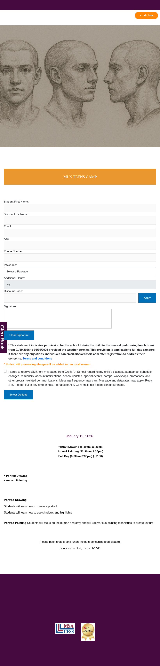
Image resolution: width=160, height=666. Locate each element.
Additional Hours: (14, 278)
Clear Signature (19, 335)
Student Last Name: (16, 214)
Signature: (10, 306)
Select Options (18, 394)
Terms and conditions (37, 358)
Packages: (10, 264)
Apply (147, 297)
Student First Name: (16, 201)
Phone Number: (13, 251)
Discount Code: (13, 291)
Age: (7, 238)
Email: (8, 226)
